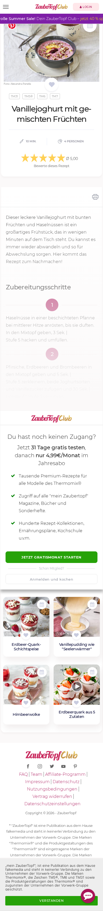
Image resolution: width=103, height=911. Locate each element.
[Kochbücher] (52, 84)
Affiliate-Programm (65, 774)
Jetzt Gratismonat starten (51, 557)
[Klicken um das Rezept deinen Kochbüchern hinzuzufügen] (26, 635)
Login (87, 7)
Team (36, 774)
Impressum (37, 781)
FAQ (23, 774)
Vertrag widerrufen (52, 796)
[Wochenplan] (89, 25)
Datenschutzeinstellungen (52, 803)
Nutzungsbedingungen (52, 789)
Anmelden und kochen (51, 579)
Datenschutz (66, 781)
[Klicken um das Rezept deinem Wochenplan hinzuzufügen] (42, 604)
